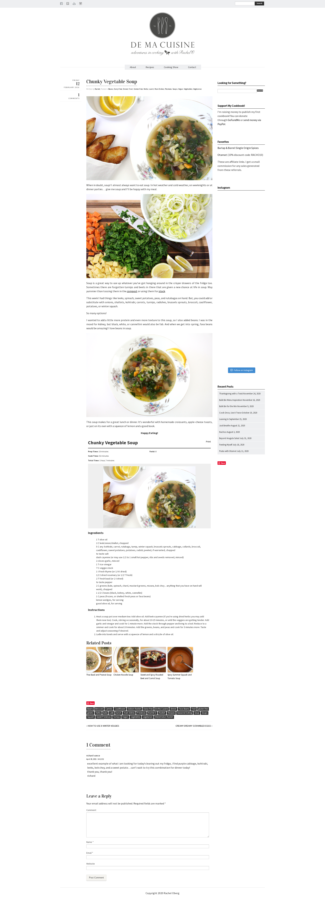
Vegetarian (197, 89)
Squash (90, 716)
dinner (173, 708)
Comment (91, 810)
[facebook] (61, 4)
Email (89, 852)
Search (259, 3)
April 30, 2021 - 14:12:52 (95, 759)
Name (90, 842)
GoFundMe (234, 120)
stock (162, 291)
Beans (110, 89)
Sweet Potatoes (103, 716)
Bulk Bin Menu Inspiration (230, 400)
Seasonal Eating (184, 712)
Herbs (146, 89)
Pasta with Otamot (227, 451)
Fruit (131, 89)
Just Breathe (224, 425)
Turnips (116, 716)
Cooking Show (171, 67)
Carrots (108, 708)
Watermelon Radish (164, 716)
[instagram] (80, 4)
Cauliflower (120, 708)
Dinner (125, 89)
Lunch (151, 89)
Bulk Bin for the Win (228, 406)
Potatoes (168, 89)
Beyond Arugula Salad (229, 438)
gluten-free (203, 708)
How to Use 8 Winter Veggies (103, 725)
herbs (98, 712)
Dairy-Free (118, 89)
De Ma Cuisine (161, 708)
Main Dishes (159, 89)
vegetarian (148, 716)
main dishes (129, 712)
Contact (192, 67)
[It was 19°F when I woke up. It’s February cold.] (241, 349)
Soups (174, 89)
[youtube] (74, 4)
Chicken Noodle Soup (123, 674)
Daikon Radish (134, 708)
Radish (162, 712)
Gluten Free (138, 89)
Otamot (222, 154)
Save (92, 703)
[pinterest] (67, 4)
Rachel (97, 89)
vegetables (135, 716)
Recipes (150, 67)
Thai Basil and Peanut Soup (99, 674)
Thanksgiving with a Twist (231, 393)
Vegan (180, 89)
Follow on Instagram (243, 370)
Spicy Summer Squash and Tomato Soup (180, 676)
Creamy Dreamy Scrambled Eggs (193, 725)
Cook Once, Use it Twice (230, 412)
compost (132, 291)
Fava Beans (184, 708)
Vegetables (188, 89)
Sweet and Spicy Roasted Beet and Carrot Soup (151, 676)
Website (90, 863)
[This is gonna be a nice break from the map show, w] (241, 209)
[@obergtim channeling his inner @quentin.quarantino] (241, 244)
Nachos (222, 432)
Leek (112, 712)
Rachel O (152, 712)
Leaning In (224, 419)
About (133, 67)
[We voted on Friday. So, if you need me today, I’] (241, 279)
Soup (196, 712)
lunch (118, 712)
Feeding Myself (225, 444)
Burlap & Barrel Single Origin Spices (238, 148)
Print (208, 441)
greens (90, 712)
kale (105, 712)
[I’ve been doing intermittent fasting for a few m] (241, 314)
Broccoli (99, 708)
